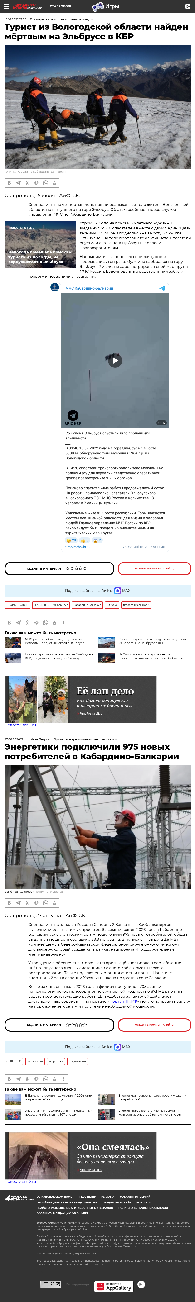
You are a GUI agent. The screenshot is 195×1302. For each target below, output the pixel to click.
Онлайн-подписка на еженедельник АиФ (67, 1202)
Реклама (107, 1196)
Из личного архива (49, 891)
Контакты (143, 1202)
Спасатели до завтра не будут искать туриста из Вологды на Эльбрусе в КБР (152, 641)
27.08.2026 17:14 (16, 739)
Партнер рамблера (77, 1284)
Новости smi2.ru (20, 725)
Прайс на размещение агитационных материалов (75, 1208)
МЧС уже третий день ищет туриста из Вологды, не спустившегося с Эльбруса (54, 641)
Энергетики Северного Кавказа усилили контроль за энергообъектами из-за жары (149, 1112)
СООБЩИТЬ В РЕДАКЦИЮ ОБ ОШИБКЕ (62, 1213)
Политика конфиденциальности (143, 1208)
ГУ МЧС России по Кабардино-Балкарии (35, 171)
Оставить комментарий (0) (154, 568)
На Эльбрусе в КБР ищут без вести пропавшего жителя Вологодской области (150, 656)
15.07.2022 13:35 (15, 19)
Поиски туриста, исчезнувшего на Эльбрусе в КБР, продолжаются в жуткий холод (59, 656)
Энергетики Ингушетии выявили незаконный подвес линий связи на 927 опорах (58, 1112)
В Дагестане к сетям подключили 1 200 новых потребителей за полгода (58, 1097)
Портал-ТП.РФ (123, 1001)
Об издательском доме (54, 1196)
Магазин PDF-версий (135, 1196)
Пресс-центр (87, 1196)
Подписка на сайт (117, 1202)
